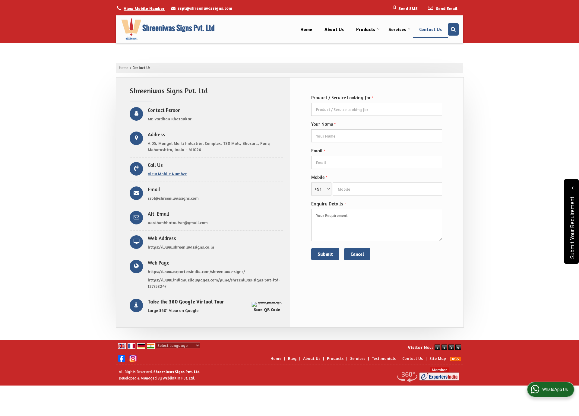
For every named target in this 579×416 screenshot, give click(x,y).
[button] (144, 8)
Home (306, 29)
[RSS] (455, 358)
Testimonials (384, 358)
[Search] (453, 29)
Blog (292, 358)
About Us (334, 29)
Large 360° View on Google (173, 310)
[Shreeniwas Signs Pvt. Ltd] (167, 29)
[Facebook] (121, 357)
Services (397, 29)
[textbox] (376, 109)
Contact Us (430, 29)
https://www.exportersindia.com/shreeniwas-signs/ (196, 271)
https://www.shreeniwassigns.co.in (181, 246)
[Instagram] (133, 357)
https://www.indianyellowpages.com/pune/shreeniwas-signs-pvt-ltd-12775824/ (214, 283)
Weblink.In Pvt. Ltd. (179, 378)
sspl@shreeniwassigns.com (205, 8)
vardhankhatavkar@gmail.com (178, 222)
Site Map (437, 358)
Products (365, 29)
